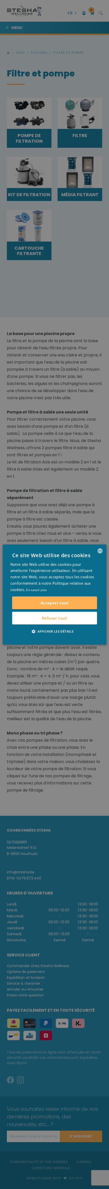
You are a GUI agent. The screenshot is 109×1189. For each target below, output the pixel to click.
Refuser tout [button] (54, 618)
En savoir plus (36, 590)
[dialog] (54, 594)
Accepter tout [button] (54, 602)
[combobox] (99, 550)
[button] (54, 631)
